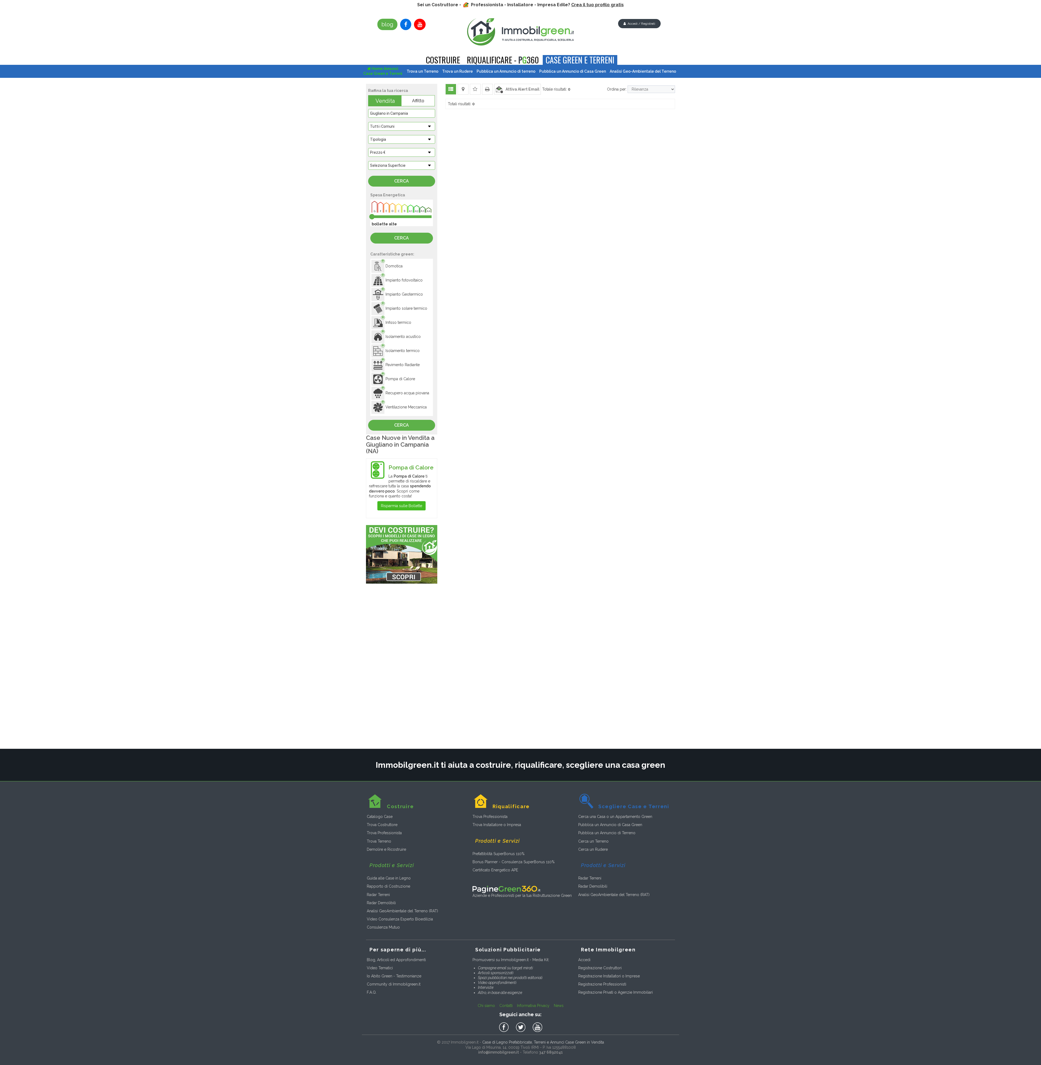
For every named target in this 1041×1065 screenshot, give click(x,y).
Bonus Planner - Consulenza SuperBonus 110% (514, 862)
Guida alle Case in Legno (389, 878)
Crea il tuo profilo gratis (597, 4)
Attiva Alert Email (521, 89)
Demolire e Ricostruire (386, 849)
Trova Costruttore (382, 825)
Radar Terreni (378, 895)
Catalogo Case (380, 816)
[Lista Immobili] (450, 89)
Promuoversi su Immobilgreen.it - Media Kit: (511, 960)
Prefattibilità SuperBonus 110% (499, 854)
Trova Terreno (379, 841)
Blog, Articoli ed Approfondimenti (396, 960)
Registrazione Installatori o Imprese (609, 976)
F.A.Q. (372, 992)
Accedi (584, 960)
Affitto (418, 100)
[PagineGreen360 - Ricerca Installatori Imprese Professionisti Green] (506, 889)
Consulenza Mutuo (383, 927)
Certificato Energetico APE (495, 870)
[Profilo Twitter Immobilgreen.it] (521, 1027)
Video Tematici (380, 968)
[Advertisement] (401, 667)
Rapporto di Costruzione (388, 886)
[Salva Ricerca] (475, 89)
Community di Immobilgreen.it (393, 984)
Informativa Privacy (533, 1005)
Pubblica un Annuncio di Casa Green (610, 825)
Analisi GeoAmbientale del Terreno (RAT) (402, 911)
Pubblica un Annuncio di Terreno (606, 833)
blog (387, 24)
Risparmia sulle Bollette (401, 506)
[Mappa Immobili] (463, 89)
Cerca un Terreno (593, 841)
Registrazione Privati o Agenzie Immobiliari (615, 992)
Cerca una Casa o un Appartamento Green (615, 816)
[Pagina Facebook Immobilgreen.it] (405, 24)
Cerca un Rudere (593, 849)
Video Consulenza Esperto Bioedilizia (400, 919)
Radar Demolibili (381, 903)
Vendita (385, 101)
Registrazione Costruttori (600, 968)
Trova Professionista (384, 833)
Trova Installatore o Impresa (497, 825)
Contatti (506, 1005)
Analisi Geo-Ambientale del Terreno (643, 71)
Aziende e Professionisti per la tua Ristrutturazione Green (522, 895)
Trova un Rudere (457, 71)
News (559, 1005)
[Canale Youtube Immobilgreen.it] (420, 24)
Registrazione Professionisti (602, 984)
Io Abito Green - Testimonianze (394, 976)
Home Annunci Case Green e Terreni (382, 71)
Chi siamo (486, 1005)
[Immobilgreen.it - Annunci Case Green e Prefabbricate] (520, 32)
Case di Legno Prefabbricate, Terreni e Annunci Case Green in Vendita (543, 1042)
